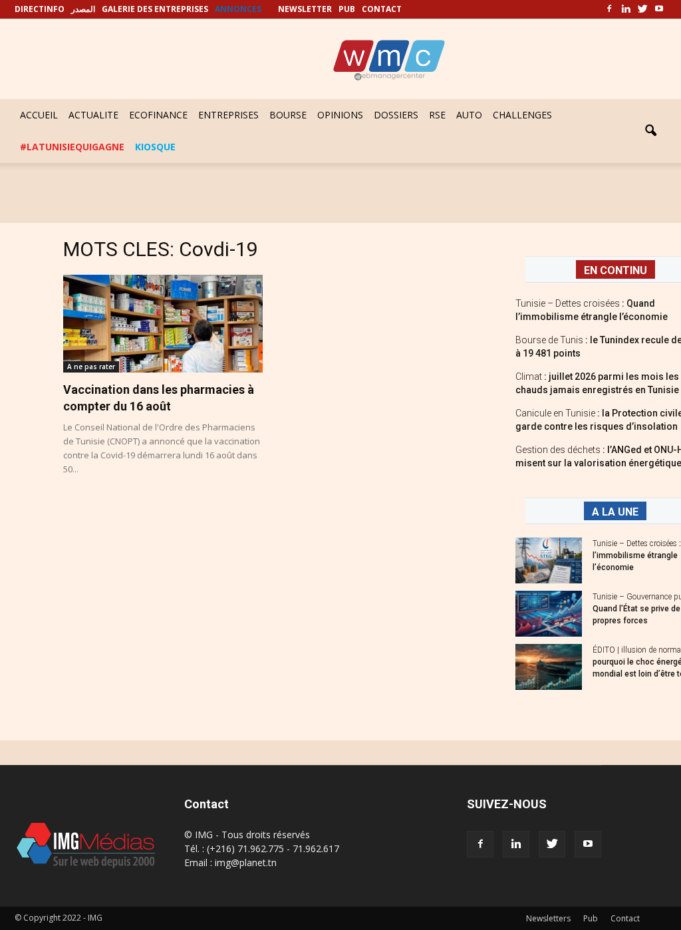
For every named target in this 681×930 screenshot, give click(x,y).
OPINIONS (340, 114)
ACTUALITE (93, 114)
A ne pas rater (91, 366)
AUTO (469, 114)
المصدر (83, 9)
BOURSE (288, 114)
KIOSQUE (155, 146)
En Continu (615, 270)
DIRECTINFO (40, 9)
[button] (650, 131)
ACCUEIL (39, 114)
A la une (615, 512)
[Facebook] (609, 9)
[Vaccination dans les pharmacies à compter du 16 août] (163, 324)
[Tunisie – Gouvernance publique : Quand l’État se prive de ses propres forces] (548, 614)
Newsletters (548, 918)
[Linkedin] (625, 9)
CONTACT (382, 9)
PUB (347, 9)
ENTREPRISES (228, 114)
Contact (625, 918)
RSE (437, 114)
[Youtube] (659, 9)
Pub (590, 918)
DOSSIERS (396, 114)
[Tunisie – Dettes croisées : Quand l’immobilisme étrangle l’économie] (548, 560)
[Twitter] (642, 9)
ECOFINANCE (158, 114)
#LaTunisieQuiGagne (72, 146)
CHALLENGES (522, 114)
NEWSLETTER (305, 9)
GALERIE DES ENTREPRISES (155, 9)
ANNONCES (238, 9)
